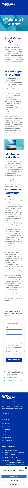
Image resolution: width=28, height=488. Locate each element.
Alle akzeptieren (14, 476)
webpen (22, 464)
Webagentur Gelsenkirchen (11, 464)
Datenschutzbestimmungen (15, 352)
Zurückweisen (14, 480)
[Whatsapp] (3, 413)
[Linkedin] (11, 413)
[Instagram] (8, 413)
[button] (26, 468)
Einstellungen (14, 484)
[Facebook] (6, 413)
